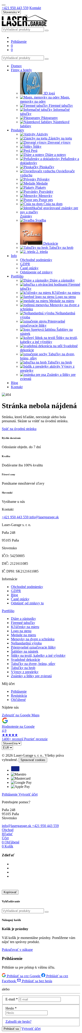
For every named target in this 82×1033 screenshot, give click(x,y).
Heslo (11, 1008)
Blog (14, 595)
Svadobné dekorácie (25, 660)
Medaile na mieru (23, 635)
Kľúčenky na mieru (25, 627)
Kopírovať (10, 892)
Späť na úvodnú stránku (19, 429)
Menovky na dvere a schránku (32, 639)
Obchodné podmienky (27, 587)
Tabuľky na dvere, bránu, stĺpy (33, 664)
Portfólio (8, 611)
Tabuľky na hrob (23, 668)
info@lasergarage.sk (44, 517)
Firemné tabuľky (23, 623)
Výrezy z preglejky (24, 672)
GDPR (16, 591)
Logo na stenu (21, 631)
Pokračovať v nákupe (17, 950)
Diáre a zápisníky (23, 619)
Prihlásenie (19, 691)
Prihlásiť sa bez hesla (36, 981)
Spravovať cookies (32, 760)
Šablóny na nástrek (24, 651)
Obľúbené (18, 700)
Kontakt (35, 8)
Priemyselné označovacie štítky (33, 647)
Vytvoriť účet (28, 794)
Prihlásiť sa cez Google (23, 976)
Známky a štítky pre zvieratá (31, 676)
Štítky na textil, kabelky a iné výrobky (38, 655)
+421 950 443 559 (15, 8)
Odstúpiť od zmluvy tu (27, 603)
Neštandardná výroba (26, 643)
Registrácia (19, 695)
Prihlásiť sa (11, 1028)
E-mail (11, 999)
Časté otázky (20, 599)
